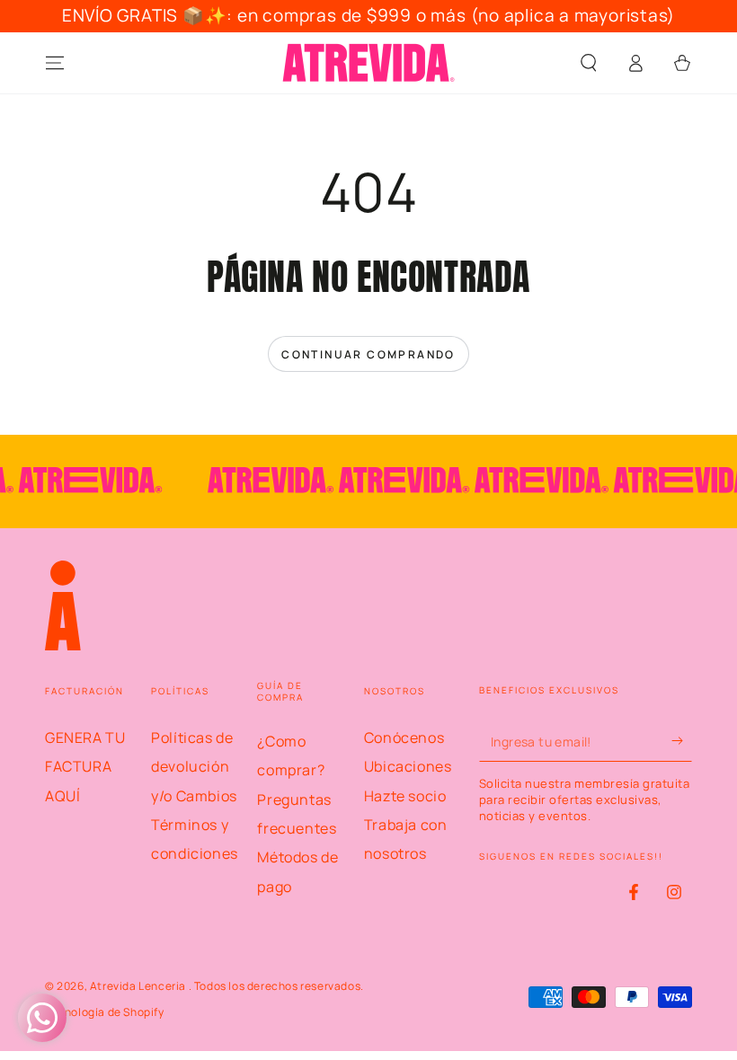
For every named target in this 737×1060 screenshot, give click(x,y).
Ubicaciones (408, 766)
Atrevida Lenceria (139, 986)
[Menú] (54, 63)
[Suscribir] (681, 741)
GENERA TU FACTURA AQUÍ (85, 767)
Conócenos (404, 737)
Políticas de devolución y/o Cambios (194, 767)
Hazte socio (405, 796)
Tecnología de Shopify (104, 1012)
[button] (588, 63)
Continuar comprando (368, 354)
